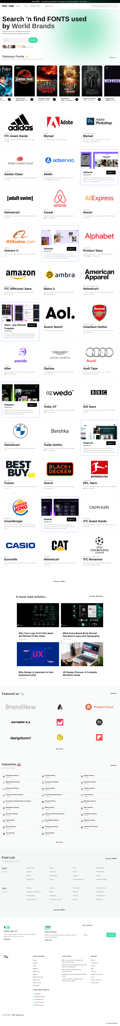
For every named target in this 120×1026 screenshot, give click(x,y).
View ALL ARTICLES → (97, 596)
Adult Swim (36, 985)
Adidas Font (36, 971)
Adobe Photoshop (38, 977)
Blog (92, 968)
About (92, 960)
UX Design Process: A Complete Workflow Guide (74, 975)
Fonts (25, 6)
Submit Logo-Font (96, 980)
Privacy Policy (95, 982)
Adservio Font (37, 982)
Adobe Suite (36, 980)
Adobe (35, 974)
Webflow (35, 968)
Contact (93, 966)
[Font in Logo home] (8, 6)
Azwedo (35, 963)
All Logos (93, 971)
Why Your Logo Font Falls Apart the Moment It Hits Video (72, 961)
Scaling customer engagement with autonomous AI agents (72, 980)
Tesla (34, 966)
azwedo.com (20, 1015)
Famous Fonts (48, 6)
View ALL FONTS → (112, 858)
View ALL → (114, 57)
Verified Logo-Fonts (97, 974)
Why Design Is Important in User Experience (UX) (71, 970)
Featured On (95, 963)
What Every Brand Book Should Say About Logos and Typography (74, 965)
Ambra (35, 960)
